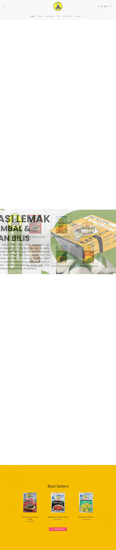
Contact (78, 16)
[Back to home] (58, 6)
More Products (59, 529)
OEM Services (50, 16)
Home (32, 16)
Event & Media (67, 16)
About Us (40, 16)
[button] (84, 16)
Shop (59, 16)
